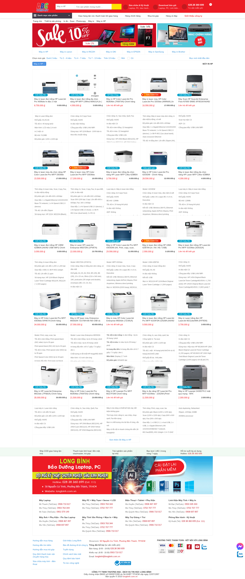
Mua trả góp (153, 16)
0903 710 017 (116, 552)
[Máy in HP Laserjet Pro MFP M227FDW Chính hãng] (122, 376)
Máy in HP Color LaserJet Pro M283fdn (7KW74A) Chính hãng (120, 100)
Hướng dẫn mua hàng (43, 540)
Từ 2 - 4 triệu (65, 58)
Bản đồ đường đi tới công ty (75, 545)
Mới (123, 58)
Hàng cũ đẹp (171, 16)
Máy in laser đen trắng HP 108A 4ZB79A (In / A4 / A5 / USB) (156, 246)
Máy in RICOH (88, 52)
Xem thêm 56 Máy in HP (120, 440)
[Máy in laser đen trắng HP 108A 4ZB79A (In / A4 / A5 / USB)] (159, 230)
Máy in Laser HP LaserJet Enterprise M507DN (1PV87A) (83, 246)
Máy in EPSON (133, 52)
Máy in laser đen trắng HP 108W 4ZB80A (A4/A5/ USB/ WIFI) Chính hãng (49, 246)
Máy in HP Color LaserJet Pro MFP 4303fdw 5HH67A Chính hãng (50, 319)
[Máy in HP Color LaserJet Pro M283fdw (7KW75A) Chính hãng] (86, 375)
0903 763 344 (63, 508)
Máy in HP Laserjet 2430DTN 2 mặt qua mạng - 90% (194, 392)
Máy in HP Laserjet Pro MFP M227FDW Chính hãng (119, 392)
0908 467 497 (151, 504)
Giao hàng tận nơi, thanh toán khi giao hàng (98, 16)
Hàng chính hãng (133, 16)
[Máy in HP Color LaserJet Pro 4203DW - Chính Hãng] (159, 157)
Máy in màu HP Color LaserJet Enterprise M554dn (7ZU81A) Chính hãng (120, 319)
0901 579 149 (63, 512)
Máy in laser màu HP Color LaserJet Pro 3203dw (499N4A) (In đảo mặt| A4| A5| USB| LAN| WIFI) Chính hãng (158, 100)
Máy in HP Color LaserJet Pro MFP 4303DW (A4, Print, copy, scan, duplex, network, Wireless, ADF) (122, 246)
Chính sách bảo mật (72, 554)
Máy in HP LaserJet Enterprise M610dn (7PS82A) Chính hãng (48, 392)
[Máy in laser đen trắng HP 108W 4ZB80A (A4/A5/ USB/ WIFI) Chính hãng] (50, 228)
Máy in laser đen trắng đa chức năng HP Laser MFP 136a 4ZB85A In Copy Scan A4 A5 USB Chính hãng (121, 173)
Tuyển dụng (68, 549)
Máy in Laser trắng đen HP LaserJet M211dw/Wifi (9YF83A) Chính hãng (192, 319)
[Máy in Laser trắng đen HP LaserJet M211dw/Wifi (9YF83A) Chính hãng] (195, 299)
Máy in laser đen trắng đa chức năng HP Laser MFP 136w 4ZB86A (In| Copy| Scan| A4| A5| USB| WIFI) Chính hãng (194, 173)
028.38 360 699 (196, 6)
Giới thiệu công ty (193, 16)
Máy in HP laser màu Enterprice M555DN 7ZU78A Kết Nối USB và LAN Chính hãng (85, 319)
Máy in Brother (178, 52)
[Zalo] (204, 548)
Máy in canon (66, 52)
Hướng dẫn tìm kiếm (42, 545)
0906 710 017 (155, 512)
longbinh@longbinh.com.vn (107, 556)
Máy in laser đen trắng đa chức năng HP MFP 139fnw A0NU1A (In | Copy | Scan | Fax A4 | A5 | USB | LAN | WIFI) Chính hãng (86, 100)
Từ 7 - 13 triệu (94, 58)
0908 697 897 (192, 512)
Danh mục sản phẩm (47, 15)
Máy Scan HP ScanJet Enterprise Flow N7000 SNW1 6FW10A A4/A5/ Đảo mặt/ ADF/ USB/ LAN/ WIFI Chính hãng (194, 100)
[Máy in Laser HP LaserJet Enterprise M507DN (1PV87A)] (86, 230)
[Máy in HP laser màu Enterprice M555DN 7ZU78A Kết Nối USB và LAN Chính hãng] (86, 303)
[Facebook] (190, 548)
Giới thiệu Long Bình (72, 540)
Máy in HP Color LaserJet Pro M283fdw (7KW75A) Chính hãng (84, 392)
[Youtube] (197, 548)
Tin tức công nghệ (71, 563)
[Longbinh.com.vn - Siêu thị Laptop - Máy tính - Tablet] (42, 7)
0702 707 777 (106, 508)
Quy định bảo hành (71, 558)
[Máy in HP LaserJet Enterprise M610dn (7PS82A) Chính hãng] (50, 375)
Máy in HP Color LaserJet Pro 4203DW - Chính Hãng (155, 173)
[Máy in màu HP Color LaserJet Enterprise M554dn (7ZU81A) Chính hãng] (122, 302)
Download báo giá (169, 6)
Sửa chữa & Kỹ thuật (139, 6)
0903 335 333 (191, 504)
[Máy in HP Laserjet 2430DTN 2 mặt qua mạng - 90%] (195, 376)
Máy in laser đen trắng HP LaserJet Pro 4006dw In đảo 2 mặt (50, 100)
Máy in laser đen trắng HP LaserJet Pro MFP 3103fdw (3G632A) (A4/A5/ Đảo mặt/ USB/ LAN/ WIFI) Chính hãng (194, 246)
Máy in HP (43, 52)
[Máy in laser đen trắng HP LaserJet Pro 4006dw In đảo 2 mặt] (50, 84)
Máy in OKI (111, 52)
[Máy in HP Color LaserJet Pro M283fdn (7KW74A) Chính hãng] (122, 84)
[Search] (117, 7)
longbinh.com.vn (130, 576)
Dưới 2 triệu (52, 58)
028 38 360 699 (193, 521)
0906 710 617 (64, 504)
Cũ (132, 58)
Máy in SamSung (156, 52)
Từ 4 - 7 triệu (80, 58)
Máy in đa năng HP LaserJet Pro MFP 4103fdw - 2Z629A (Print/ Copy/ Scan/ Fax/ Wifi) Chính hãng (157, 392)
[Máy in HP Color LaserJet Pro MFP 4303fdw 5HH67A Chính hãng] (50, 300)
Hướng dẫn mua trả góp (43, 549)
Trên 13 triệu (109, 58)
